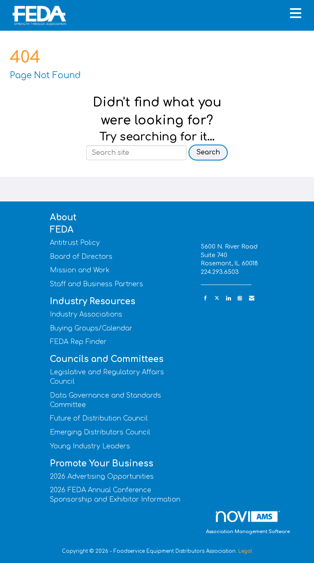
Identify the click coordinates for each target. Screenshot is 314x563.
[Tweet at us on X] (217, 298)
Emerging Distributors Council (100, 432)
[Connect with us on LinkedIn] (228, 298)
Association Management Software (248, 531)
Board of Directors (81, 256)
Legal (245, 551)
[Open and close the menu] (189, 14)
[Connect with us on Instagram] (239, 298)
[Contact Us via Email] (252, 298)
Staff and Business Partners (96, 284)
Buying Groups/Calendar (91, 328)
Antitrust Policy (75, 242)
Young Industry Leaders (90, 446)
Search (208, 152)
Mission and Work (80, 270)
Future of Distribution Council (99, 418)
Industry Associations (86, 314)
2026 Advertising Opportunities (102, 476)
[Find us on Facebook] (205, 298)
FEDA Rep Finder (78, 342)
